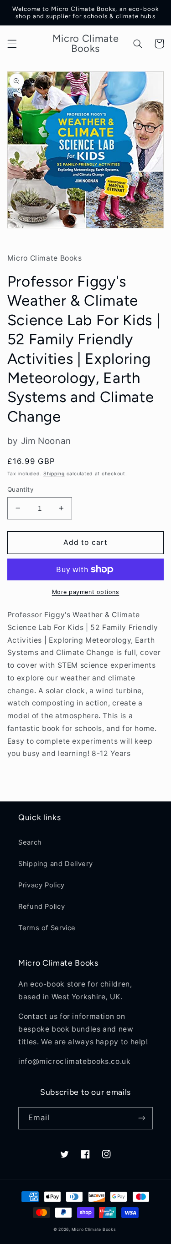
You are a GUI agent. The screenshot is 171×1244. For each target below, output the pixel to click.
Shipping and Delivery (55, 864)
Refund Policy (41, 906)
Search (30, 842)
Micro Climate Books (94, 1229)
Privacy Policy (41, 885)
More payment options (85, 592)
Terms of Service (47, 928)
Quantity (20, 489)
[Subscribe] (141, 1118)
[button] (11, 43)
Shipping (54, 474)
